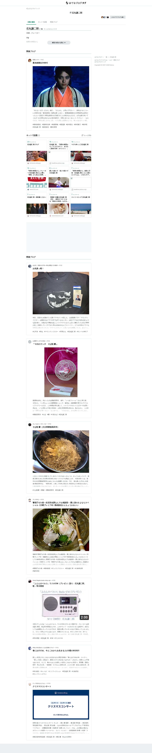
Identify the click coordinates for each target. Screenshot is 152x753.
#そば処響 (36, 490)
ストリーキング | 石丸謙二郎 (80, 197)
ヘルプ (110, 60)
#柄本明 (84, 124)
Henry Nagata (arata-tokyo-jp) (41, 580)
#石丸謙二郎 (37, 127)
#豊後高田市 (37, 414)
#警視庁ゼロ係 (37, 568)
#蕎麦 (42, 490)
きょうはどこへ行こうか (39, 424)
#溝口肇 (58, 737)
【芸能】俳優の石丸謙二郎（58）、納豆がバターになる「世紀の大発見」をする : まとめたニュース (58, 199)
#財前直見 (45, 127)
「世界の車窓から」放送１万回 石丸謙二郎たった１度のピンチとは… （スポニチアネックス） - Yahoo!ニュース (80, 173)
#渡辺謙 (62, 124)
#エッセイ (44, 671)
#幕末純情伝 (37, 124)
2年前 (60, 265)
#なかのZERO (66, 737)
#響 (48, 414)
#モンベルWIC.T (82, 331)
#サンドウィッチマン (40, 674)
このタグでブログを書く (117, 17)
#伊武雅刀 (77, 124)
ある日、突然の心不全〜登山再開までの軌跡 (45, 265)
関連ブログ (53, 22)
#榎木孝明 (53, 127)
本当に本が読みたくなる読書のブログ (43, 647)
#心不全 (35, 331)
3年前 (49, 424)
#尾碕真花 (47, 568)
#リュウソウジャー (57, 568)
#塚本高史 (36, 571)
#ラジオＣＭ (58, 638)
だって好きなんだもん (39, 683)
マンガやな (36, 499)
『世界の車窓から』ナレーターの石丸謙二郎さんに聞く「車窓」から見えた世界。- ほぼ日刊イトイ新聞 (36, 173)
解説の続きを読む (58, 42)
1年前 (42, 59)
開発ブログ (117, 60)
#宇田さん (62, 331)
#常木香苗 (36, 638)
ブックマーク (31, 142)
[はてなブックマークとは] (39, 135)
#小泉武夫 (75, 671)
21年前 (48, 683)
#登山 (41, 331)
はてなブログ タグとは (101, 60)
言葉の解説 (31, 22)
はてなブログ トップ (34, 8)
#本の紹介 (36, 671)
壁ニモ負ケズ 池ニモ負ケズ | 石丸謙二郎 (58, 172)
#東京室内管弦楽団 (39, 737)
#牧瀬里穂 (54, 124)
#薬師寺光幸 (46, 124)
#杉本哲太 (69, 124)
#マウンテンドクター (51, 331)
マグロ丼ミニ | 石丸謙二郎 (80, 144)
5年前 (57, 647)
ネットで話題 (42, 22)
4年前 (42, 499)
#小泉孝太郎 (79, 568)
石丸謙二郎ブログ (33, 144)
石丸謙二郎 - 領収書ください (36, 197)
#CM (51, 638)
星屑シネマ (36, 59)
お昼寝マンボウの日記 (39, 341)
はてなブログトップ (100, 62)
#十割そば (54, 414)
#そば (44, 414)
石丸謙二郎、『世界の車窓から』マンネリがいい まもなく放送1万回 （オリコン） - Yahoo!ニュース (58, 147)
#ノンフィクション (55, 671)
